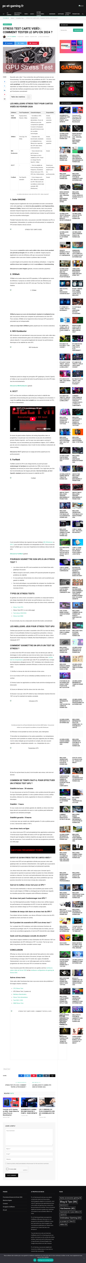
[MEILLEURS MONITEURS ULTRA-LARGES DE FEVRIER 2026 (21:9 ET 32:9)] (77, 187)
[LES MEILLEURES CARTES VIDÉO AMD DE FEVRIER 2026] (65, 450)
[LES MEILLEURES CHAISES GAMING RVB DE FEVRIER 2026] (65, 734)
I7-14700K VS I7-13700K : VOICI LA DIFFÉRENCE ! (64, 308)
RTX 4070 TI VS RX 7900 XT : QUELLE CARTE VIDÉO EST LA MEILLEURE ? (65, 365)
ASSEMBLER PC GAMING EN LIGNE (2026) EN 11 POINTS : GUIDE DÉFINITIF (29, 1111)
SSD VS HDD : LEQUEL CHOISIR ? (65, 943)
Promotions (76, 14)
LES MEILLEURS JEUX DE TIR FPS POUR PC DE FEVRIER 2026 (77, 216)
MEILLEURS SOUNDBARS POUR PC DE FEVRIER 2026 (65, 800)
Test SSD (16, 1000)
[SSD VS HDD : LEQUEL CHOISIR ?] (65, 938)
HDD (25, 613)
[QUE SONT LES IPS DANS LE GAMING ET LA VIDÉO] (65, 625)
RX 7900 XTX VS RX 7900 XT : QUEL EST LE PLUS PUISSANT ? (77, 381)
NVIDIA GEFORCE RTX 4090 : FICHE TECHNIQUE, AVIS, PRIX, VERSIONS (77, 945)
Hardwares (67, 1208)
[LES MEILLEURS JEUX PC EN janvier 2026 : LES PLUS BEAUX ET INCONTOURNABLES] (65, 208)
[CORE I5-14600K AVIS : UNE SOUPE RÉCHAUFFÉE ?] (77, 524)
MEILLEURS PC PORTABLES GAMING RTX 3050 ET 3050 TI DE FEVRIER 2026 (77, 1018)
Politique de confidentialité (45, 1260)
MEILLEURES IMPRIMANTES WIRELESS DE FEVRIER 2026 (64, 158)
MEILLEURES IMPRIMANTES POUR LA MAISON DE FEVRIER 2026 (64, 929)
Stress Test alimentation (20, 997)
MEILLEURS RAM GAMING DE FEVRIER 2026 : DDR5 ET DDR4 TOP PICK (64, 981)
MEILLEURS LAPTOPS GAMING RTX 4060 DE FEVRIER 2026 (65, 176)
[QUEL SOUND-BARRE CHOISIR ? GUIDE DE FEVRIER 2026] (65, 605)
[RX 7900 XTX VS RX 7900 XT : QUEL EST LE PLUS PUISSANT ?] (77, 373)
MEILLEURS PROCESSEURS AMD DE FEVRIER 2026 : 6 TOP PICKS (77, 440)
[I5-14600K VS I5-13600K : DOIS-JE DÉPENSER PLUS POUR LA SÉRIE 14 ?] (65, 320)
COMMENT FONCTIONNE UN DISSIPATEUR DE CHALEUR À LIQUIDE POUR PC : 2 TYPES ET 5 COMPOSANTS (77, 400)
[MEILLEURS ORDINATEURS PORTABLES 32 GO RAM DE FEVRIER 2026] (77, 505)
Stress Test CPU (18, 607)
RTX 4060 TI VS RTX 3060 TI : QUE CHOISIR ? (65, 345)
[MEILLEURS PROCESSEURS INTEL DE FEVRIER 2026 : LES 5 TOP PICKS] (65, 432)
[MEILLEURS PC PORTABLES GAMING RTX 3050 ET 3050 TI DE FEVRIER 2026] (77, 1009)
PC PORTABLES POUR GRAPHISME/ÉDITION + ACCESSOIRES (76, 310)
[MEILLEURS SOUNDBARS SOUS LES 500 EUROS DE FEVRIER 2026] (77, 771)
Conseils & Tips (68, 13)
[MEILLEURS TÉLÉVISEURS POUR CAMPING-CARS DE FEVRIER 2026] (77, 829)
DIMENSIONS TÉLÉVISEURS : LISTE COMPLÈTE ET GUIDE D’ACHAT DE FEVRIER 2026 (77, 253)
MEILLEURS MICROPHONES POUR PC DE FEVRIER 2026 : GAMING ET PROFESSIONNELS (65, 877)
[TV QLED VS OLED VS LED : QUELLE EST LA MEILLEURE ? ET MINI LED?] (77, 921)
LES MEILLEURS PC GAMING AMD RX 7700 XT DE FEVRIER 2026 (65, 476)
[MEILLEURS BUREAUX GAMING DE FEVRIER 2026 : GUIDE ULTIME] (65, 659)
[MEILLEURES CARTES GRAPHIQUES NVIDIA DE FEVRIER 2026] (77, 450)
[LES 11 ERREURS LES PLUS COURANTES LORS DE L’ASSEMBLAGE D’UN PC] (47, 1102)
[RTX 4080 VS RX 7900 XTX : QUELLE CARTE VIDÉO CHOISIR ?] (77, 357)
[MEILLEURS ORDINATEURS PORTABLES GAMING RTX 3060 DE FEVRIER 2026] (77, 991)
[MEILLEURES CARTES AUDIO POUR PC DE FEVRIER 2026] (77, 867)
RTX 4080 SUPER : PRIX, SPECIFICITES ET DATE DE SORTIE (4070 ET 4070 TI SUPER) (65, 551)
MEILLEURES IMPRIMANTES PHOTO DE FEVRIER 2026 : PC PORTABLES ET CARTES (77, 723)
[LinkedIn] (4, 90)
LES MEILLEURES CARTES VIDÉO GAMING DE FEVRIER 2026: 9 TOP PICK (64, 963)
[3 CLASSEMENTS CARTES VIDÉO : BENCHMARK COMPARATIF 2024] (65, 582)
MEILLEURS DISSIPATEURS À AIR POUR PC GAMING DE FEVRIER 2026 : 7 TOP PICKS (77, 421)
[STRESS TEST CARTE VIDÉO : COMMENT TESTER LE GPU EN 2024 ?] (29, 60)
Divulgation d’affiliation (9, 1206)
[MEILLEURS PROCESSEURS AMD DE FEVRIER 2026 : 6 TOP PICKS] (77, 432)
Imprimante (64, 1212)
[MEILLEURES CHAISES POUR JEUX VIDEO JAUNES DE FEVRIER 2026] (65, 1031)
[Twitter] (4, 86)
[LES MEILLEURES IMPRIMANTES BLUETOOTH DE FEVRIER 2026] (65, 829)
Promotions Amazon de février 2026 (12, 1197)
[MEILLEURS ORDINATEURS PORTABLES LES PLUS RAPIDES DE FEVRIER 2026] (65, 505)
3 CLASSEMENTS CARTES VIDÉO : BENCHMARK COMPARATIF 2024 (65, 590)
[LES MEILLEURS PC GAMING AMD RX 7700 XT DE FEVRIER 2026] (65, 469)
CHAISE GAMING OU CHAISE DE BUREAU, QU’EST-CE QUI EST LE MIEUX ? (77, 1040)
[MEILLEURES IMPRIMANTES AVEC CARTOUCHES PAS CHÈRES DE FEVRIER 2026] (65, 694)
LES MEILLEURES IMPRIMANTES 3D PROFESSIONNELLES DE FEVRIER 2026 (77, 702)
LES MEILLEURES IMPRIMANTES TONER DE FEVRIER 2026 (77, 683)
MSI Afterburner (48, 542)
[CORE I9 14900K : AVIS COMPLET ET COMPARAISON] (65, 562)
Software (61, 14)
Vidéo (26, 14)
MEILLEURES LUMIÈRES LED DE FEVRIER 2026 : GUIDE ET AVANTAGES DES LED (77, 614)
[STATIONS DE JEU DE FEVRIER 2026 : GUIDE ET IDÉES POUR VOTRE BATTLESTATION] (65, 675)
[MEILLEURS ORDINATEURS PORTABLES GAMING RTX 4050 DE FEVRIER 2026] (77, 168)
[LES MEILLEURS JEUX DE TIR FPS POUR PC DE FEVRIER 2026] (77, 208)
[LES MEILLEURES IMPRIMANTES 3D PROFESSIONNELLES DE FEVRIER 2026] (77, 694)
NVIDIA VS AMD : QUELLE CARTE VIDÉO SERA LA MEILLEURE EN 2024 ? (76, 329)
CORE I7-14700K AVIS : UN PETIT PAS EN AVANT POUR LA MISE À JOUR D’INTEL (76, 551)
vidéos (63, 1224)
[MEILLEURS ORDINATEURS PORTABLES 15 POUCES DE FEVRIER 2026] (65, 752)
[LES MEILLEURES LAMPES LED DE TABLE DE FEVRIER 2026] (77, 659)
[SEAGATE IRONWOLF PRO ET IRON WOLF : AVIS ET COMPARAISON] (65, 245)
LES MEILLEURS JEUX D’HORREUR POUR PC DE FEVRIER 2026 (77, 234)
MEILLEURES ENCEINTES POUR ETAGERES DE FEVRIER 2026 (65, 895)
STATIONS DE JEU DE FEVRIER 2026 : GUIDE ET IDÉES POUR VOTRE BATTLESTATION (65, 684)
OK (35, 1260)
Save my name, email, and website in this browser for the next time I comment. (28, 1163)
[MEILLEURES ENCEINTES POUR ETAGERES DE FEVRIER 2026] (65, 887)
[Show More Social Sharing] (41, 43)
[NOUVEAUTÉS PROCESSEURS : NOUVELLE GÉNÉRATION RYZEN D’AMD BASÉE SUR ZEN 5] (77, 562)
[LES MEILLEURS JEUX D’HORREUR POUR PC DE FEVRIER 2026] (77, 226)
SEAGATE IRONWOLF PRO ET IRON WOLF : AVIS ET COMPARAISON (65, 253)
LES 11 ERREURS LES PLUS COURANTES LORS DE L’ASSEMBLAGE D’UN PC (47, 1112)
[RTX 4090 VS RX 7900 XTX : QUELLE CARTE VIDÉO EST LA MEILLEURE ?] (65, 390)
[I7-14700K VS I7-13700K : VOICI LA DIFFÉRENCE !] (65, 302)
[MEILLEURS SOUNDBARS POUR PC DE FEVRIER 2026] (65, 792)
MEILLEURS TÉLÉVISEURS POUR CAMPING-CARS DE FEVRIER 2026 (77, 838)
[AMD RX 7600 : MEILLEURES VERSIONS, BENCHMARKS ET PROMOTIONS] (77, 469)
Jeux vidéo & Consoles (17, 13)
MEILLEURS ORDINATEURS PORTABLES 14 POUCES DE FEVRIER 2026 (76, 742)
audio (32, 14)
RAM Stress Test (18, 1003)
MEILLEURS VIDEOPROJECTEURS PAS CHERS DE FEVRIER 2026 (65, 912)
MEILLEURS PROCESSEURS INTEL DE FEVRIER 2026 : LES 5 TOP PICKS (65, 440)
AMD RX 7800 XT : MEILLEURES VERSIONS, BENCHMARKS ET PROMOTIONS (77, 496)
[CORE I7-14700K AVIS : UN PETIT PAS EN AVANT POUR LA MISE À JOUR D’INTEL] (77, 542)
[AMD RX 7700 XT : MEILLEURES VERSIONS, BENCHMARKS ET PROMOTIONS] (65, 487)
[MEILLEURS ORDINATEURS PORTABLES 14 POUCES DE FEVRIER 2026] (77, 734)
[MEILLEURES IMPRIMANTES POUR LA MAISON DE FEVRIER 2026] (65, 921)
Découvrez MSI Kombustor (18, 386)
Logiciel (63, 1214)
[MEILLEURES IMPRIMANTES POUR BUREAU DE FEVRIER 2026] (77, 904)
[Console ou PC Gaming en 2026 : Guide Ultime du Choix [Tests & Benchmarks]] (11, 1102)
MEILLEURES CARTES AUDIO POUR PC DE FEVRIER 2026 (76, 875)
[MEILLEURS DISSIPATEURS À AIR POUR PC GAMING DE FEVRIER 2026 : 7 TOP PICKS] (77, 412)
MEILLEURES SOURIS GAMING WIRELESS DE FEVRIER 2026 (64, 650)
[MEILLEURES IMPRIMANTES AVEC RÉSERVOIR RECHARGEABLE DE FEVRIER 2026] (77, 150)
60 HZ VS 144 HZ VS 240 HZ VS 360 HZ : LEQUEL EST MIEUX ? (77, 760)
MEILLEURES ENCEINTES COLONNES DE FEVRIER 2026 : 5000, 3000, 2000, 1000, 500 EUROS (64, 857)
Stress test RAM (18, 616)
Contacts (5, 1203)
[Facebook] (4, 81)
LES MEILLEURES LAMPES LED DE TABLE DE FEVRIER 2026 (77, 667)
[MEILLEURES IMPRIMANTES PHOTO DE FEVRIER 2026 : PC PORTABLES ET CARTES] (77, 714)
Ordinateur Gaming (70, 1218)
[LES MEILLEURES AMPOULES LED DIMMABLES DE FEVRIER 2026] (77, 642)
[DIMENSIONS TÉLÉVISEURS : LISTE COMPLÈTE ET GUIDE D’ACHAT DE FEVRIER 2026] (77, 245)
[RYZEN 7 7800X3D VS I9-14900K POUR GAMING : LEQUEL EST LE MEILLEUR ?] (77, 283)
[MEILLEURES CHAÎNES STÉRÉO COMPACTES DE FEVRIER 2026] (77, 847)
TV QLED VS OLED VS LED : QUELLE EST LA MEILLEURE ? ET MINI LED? (77, 929)
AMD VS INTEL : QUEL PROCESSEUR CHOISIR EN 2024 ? (65, 291)
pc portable (64, 1221)
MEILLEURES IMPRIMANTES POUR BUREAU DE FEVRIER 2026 (77, 912)
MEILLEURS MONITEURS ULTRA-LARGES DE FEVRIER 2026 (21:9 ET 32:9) (77, 195)
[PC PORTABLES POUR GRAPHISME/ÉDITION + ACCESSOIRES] (77, 302)
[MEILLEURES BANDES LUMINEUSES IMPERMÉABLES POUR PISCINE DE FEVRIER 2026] (77, 809)
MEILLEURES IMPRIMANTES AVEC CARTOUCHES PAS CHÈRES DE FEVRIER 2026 (65, 703)
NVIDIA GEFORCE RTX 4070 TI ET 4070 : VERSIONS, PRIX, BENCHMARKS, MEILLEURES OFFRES (77, 138)
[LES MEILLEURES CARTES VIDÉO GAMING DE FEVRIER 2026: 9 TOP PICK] (65, 954)
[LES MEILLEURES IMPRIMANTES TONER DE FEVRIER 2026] (77, 675)
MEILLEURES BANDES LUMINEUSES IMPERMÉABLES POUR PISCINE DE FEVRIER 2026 (77, 818)
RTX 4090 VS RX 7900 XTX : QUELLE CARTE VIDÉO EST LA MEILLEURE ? (65, 398)
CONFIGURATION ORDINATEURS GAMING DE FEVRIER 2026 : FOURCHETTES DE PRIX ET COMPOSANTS (65, 780)
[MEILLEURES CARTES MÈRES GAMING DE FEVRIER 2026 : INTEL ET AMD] (65, 991)
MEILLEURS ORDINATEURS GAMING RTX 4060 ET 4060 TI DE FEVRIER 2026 (65, 532)
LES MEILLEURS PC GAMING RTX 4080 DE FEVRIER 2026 (77, 961)
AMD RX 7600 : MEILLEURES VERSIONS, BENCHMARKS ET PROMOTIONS (77, 477)
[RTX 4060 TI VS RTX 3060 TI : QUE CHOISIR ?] (65, 338)
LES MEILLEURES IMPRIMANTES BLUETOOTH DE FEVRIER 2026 (64, 837)
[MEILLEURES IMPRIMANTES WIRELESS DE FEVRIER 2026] (65, 150)
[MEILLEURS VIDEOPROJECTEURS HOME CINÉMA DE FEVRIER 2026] (77, 887)
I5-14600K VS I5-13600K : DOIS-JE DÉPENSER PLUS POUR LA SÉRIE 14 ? (65, 329)
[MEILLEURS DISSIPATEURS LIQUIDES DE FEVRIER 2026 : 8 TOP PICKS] (65, 412)
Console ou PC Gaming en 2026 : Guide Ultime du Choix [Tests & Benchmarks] (11, 1112)
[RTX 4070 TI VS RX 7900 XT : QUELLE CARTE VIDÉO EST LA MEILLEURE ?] (65, 357)
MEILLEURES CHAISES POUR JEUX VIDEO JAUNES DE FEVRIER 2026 (64, 1040)
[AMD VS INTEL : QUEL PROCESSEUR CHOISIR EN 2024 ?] (65, 283)
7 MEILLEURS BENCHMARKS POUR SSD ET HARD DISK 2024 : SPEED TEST (77, 272)
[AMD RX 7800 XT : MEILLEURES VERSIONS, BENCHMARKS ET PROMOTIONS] (77, 487)
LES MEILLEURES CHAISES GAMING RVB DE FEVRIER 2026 (65, 742)
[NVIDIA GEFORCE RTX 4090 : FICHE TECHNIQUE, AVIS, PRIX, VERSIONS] (77, 938)
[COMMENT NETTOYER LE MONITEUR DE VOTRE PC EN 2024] (65, 809)
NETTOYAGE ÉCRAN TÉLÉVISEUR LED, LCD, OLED (77, 800)
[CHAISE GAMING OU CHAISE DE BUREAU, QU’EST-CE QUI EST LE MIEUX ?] (77, 1031)
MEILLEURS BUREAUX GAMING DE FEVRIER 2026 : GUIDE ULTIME (65, 667)
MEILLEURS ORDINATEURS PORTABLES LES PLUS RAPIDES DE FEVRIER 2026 (65, 514)
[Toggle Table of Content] (28, 97)
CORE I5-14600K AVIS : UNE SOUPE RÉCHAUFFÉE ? (77, 531)
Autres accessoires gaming (40, 14)
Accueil (5, 1210)
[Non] (84, 1258)
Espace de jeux (63, 1205)
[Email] (4, 99)
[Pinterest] (4, 94)
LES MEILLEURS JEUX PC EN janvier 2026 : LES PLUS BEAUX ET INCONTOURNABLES (65, 217)
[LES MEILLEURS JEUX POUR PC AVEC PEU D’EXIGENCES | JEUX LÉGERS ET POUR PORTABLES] (65, 263)
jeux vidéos (76, 1212)
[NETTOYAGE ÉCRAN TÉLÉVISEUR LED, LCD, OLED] (77, 792)
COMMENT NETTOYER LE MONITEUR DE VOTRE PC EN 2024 (65, 817)
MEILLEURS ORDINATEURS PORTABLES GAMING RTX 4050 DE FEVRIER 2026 (77, 177)
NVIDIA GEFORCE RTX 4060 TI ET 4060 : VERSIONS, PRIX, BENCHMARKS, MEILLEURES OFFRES (64, 196)
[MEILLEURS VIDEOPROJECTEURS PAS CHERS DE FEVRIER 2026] (65, 904)
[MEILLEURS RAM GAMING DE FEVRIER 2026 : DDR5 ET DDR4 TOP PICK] (65, 973)
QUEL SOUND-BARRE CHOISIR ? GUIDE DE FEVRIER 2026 (65, 613)
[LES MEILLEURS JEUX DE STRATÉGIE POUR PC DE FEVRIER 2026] (65, 226)
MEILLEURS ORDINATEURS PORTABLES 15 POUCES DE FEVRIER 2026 (64, 761)
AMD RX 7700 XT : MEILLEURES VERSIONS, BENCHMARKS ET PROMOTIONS (64, 496)
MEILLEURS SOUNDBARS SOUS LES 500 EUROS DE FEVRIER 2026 (77, 778)
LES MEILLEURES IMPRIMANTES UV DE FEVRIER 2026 (65, 721)
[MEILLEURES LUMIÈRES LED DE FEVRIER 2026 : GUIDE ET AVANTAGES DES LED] (77, 605)
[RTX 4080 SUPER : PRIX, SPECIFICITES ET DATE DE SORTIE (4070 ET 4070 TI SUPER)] (65, 542)
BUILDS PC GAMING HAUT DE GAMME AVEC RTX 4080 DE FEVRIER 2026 (77, 981)
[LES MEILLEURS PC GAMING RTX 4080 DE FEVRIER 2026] (77, 954)
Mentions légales (7, 1200)
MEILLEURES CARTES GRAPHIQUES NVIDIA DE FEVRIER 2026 (77, 459)
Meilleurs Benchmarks (19, 994)
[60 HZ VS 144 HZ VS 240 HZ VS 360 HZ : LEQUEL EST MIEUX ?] (77, 752)
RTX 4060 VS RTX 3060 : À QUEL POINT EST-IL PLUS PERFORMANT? (77, 347)
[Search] (82, 14)
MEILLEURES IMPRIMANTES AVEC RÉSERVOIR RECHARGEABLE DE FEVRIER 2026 (77, 158)
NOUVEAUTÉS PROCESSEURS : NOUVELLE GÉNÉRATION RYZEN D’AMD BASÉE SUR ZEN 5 (77, 571)
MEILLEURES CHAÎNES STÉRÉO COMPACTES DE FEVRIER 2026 (77, 855)
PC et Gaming (12, 36)
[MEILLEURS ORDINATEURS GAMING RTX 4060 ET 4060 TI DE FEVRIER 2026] (65, 524)
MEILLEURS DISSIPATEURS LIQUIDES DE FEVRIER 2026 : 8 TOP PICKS (64, 420)
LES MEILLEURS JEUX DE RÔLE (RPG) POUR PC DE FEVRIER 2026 (65, 136)
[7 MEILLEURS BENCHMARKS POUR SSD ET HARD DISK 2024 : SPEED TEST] (77, 263)
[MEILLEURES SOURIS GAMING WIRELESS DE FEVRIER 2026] (65, 642)
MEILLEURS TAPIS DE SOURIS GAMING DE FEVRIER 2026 (77, 633)
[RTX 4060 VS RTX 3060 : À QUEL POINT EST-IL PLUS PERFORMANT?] (77, 338)
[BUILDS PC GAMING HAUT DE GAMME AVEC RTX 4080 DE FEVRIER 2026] (77, 973)
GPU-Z (12, 544)
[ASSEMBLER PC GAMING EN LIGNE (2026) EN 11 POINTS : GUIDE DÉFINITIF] (29, 1102)
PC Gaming (9, 13)
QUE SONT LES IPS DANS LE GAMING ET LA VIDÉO (65, 632)
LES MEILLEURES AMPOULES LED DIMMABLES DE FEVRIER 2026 (77, 650)
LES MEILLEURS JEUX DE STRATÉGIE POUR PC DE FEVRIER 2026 (65, 235)
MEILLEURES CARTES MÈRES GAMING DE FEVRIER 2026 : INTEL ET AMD (64, 1000)
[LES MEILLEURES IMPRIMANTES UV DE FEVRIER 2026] (65, 714)
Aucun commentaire (44, 36)
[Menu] (3, 14)
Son (72, 1221)
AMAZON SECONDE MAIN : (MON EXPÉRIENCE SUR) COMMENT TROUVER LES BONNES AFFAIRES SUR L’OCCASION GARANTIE (77, 593)
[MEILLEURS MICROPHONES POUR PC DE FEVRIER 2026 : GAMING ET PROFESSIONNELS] (65, 867)
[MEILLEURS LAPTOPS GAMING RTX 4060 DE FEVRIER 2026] (65, 168)
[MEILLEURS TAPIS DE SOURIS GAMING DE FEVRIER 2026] (77, 625)
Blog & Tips (7, 1069)
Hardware (52, 14)
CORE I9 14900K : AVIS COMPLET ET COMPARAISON (65, 569)
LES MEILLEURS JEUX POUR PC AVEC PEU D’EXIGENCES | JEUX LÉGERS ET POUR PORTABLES (65, 272)
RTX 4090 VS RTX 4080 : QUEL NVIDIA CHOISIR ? (65, 380)
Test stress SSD (18, 613)
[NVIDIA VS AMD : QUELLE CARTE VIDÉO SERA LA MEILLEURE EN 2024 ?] (77, 320)
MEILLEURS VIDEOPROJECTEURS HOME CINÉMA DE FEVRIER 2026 (77, 895)
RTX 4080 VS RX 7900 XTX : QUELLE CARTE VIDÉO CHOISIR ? (77, 365)
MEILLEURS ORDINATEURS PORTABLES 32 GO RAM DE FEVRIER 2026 (77, 514)
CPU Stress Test (18, 988)
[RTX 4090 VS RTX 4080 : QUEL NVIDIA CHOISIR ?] (65, 373)
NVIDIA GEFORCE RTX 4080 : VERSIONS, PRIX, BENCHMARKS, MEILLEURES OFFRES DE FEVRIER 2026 (64, 1019)
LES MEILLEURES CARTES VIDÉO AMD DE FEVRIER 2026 (64, 458)
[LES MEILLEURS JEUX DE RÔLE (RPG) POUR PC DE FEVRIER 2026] (65, 128)
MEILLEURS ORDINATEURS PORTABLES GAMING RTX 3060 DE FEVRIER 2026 (77, 1000)
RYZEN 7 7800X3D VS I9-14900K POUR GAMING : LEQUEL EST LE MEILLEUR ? (77, 292)
